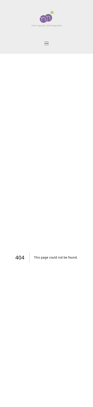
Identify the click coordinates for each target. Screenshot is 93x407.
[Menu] (46, 43)
